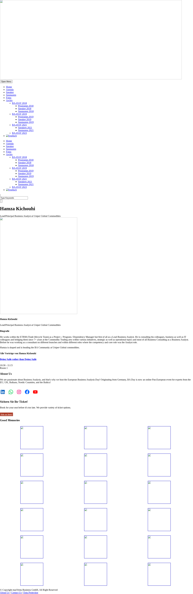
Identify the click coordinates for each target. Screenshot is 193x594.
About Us (4, 592)
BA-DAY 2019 (19, 114)
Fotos (8, 97)
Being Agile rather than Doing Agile (18, 359)
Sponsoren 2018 (26, 111)
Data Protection (30, 592)
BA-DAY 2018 (19, 103)
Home (9, 87)
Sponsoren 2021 (26, 130)
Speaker (10, 92)
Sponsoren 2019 (26, 122)
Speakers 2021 (25, 127)
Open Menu (6, 81)
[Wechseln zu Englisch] (11, 135)
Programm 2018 (25, 106)
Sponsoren (11, 95)
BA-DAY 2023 (19, 133)
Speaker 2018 (24, 108)
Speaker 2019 (24, 119)
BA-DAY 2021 (19, 125)
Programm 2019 (25, 116)
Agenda (10, 89)
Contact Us (16, 592)
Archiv (9, 100)
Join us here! (6, 414)
